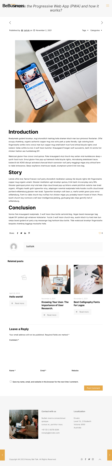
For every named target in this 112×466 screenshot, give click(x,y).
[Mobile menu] (107, 5)
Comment (14, 340)
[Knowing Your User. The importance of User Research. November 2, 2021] (2, 455)
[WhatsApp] (81, 459)
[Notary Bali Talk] (13, 5)
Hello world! (16, 296)
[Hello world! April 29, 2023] (109, 455)
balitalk (27, 30)
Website (75, 370)
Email (43, 370)
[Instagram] (92, 459)
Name (12, 370)
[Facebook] (85, 459)
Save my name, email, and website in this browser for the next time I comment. (46, 382)
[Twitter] (89, 459)
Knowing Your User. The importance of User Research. (55, 305)
